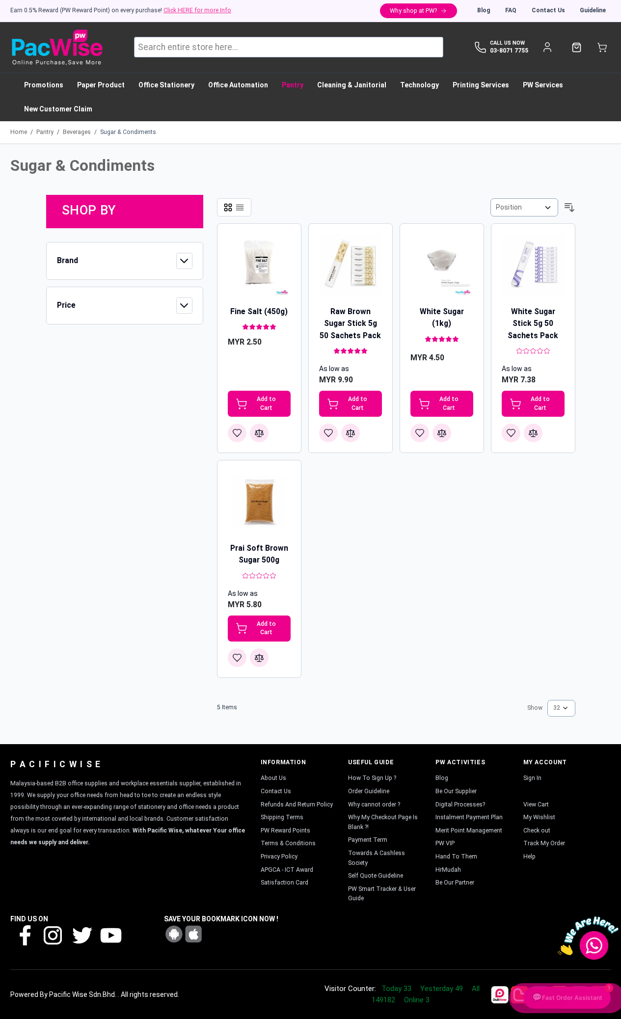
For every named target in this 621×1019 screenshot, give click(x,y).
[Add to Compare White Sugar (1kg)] (441, 433)
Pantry (45, 132)
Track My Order (544, 843)
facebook (24, 934)
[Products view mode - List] (240, 207)
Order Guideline (368, 791)
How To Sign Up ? (372, 778)
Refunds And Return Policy (297, 804)
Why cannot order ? (374, 804)
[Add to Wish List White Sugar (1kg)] (419, 433)
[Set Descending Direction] (569, 208)
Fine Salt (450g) (259, 311)
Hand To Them (456, 856)
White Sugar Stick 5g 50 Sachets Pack (533, 323)
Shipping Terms (282, 817)
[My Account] (547, 47)
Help (529, 856)
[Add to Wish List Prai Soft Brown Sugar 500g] (237, 657)
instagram (53, 934)
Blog (483, 10)
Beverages (77, 132)
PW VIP (445, 843)
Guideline (593, 10)
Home (18, 132)
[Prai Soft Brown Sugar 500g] (259, 502)
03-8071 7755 (509, 50)
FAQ (510, 10)
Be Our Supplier (456, 791)
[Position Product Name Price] (524, 207)
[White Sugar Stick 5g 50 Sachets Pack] (533, 265)
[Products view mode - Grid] (228, 207)
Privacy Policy (279, 856)
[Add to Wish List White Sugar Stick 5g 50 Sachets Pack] (511, 433)
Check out (536, 830)
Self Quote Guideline (375, 875)
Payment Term (367, 839)
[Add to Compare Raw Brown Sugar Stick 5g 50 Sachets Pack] (350, 433)
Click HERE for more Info (197, 10)
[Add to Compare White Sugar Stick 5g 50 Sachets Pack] (533, 433)
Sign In (532, 778)
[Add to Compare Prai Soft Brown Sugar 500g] (259, 657)
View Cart (536, 804)
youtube (110, 934)
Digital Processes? (460, 804)
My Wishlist (539, 817)
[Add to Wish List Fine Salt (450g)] (237, 433)
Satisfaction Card (284, 882)
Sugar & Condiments (128, 132)
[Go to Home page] (56, 47)
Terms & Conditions (288, 843)
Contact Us (548, 10)
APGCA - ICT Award (287, 869)
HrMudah (448, 869)
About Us (273, 778)
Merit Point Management (468, 830)
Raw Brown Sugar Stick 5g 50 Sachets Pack (350, 323)
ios (193, 934)
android (174, 934)
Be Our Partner (454, 882)
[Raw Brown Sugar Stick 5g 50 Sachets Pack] (350, 265)
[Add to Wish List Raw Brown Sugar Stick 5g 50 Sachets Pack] (328, 433)
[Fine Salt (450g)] (259, 265)
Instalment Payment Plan (469, 817)
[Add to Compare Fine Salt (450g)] (259, 433)
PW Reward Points (285, 830)
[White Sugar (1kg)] (441, 265)
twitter (81, 934)
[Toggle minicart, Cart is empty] (602, 47)
